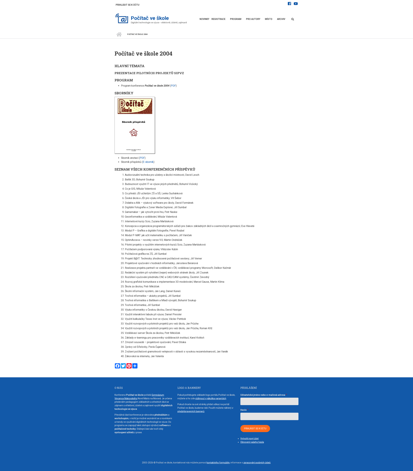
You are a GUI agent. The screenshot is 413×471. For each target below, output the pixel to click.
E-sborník (148, 161)
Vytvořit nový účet (249, 438)
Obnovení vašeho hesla (252, 442)
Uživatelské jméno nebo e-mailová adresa (262, 395)
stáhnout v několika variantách (210, 398)
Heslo (243, 410)
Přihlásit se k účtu (127, 5)
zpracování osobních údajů (257, 462)
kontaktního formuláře (218, 462)
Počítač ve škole (150, 18)
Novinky (204, 19)
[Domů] (122, 18)
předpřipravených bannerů (190, 411)
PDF (173, 85)
